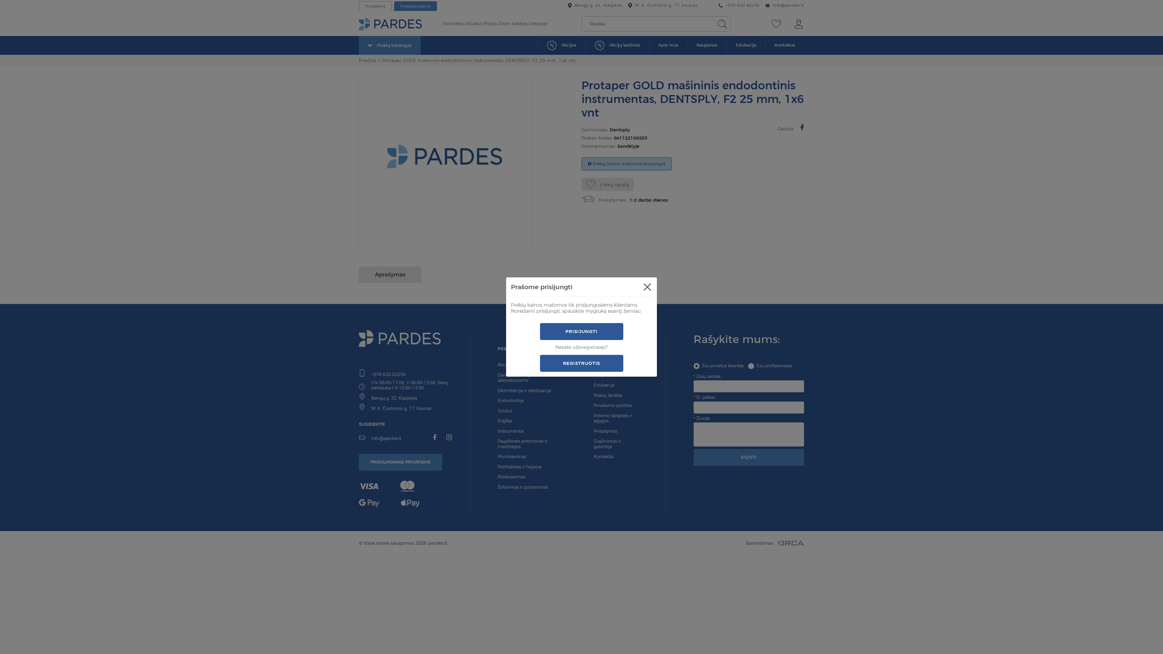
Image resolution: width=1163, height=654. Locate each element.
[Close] (647, 287)
